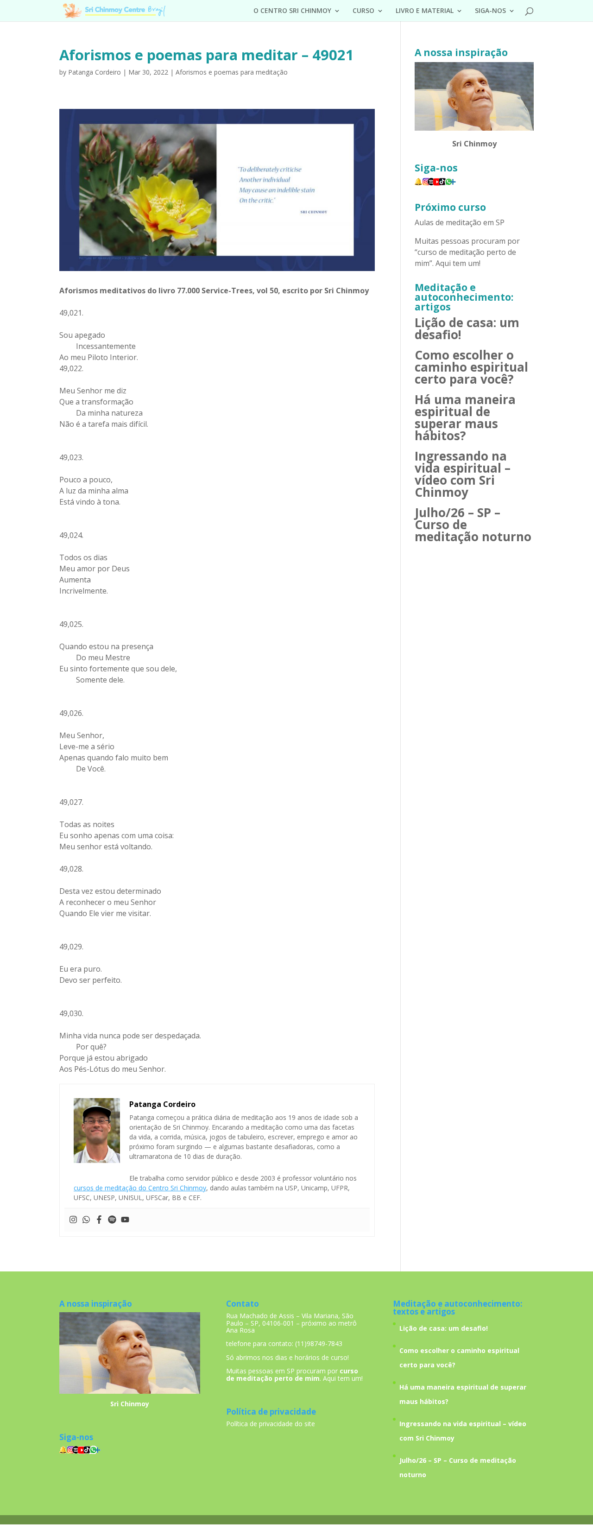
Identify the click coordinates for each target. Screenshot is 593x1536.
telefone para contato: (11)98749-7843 (284, 1343)
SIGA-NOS (490, 11)
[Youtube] (125, 1220)
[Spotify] (112, 1220)
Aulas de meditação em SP (460, 222)
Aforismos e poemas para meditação (232, 72)
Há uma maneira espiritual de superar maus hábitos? (465, 417)
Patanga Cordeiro (94, 72)
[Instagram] (73, 1220)
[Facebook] (99, 1220)
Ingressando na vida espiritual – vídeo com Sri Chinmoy (463, 474)
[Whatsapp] (86, 1220)
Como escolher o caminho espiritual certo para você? (471, 367)
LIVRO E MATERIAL (425, 11)
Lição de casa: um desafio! (467, 328)
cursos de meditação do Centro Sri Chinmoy (140, 1187)
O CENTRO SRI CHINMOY (292, 11)
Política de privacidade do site (270, 1423)
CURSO (363, 11)
